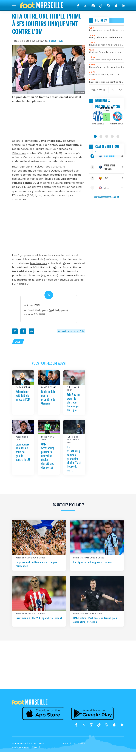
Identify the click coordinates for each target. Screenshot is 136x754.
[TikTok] (100, 6)
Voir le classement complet (106, 197)
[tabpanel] (106, 118)
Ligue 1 (18, 341)
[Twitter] (85, 6)
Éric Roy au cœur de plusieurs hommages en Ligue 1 (73, 402)
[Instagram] (93, 6)
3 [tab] (106, 136)
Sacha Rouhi (56, 41)
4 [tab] (112, 136)
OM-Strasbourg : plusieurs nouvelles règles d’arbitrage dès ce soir (48, 455)
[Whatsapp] (31, 331)
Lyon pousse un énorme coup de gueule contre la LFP (23, 452)
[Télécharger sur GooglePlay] (124, 6)
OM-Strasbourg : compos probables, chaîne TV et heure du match (74, 458)
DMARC (36, 747)
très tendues (38, 263)
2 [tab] (101, 136)
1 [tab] (95, 136)
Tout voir (98, 90)
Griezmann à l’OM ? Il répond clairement (39, 618)
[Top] (126, 746)
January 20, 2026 (34, 314)
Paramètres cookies (74, 743)
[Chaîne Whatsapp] (108, 6)
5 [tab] (118, 136)
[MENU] (15, 5)
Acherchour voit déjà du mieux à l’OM (23, 396)
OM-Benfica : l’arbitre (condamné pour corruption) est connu (95, 620)
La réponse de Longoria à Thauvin (92, 562)
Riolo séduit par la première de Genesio (48, 398)
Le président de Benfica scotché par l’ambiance (36, 564)
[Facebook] (78, 6)
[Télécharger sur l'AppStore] (116, 6)
